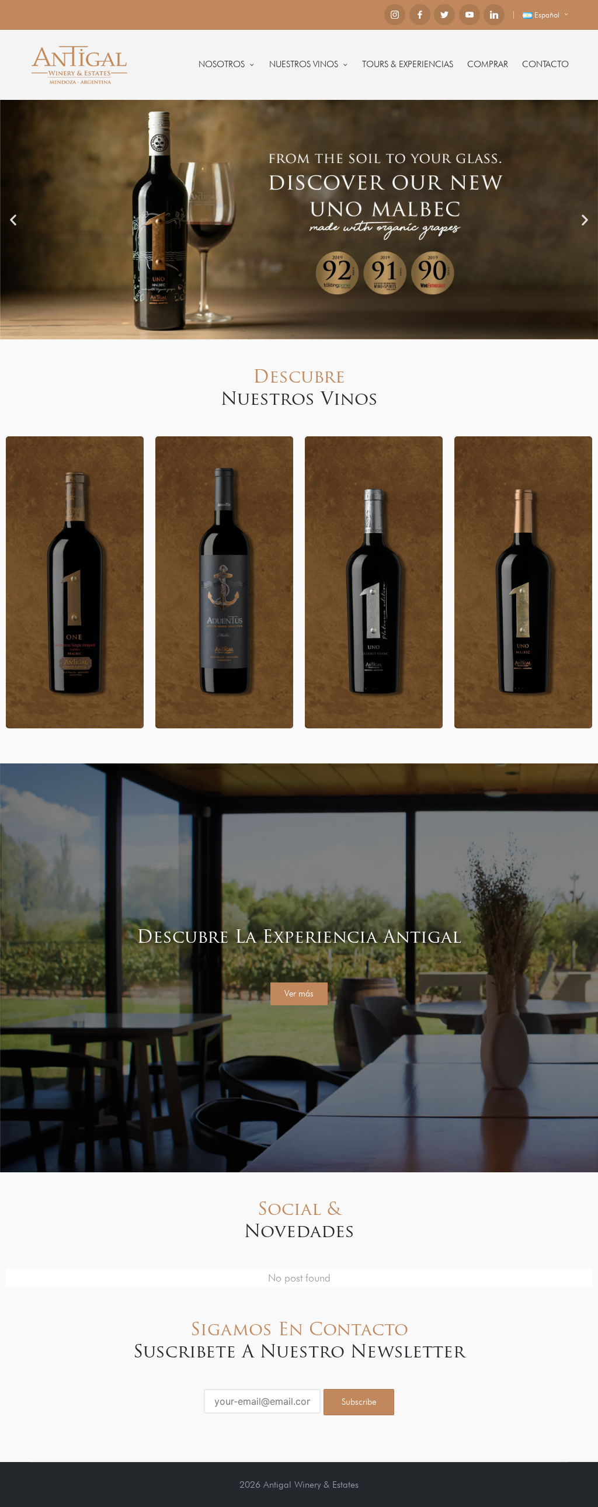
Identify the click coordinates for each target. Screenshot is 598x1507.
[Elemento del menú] (394, 14)
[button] (13, 219)
